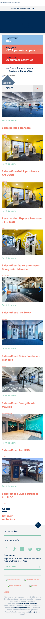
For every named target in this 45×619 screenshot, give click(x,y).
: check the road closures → (11, 2)
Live (1, 31)
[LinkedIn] (22, 549)
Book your (12, 40)
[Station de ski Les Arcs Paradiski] (22, 21)
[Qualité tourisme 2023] (14, 586)
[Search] (0, 29)
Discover (19, 59)
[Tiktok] (14, 549)
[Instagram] (30, 549)
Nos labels (6, 592)
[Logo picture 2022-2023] (13, 580)
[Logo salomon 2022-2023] (31, 580)
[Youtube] (38, 549)
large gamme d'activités (28, 603)
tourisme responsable (19, 608)
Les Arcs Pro (11, 531)
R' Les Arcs (6, 591)
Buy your (20, 49)
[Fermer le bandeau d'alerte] (0, 5)
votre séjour (32, 612)
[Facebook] (6, 549)
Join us (22, 9)
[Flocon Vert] (33, 586)
